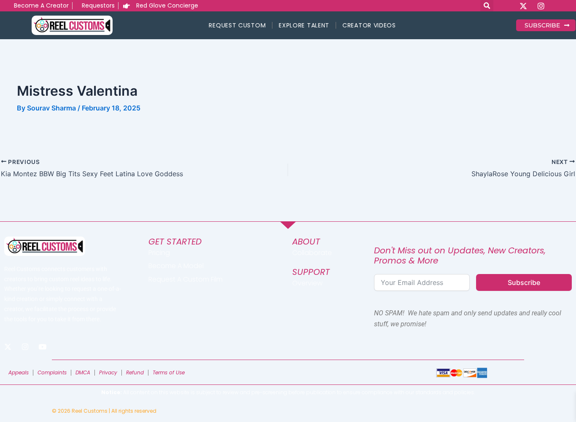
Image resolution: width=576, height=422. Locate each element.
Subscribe (524, 282)
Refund (135, 372)
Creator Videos (369, 25)
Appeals (18, 372)
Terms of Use (169, 372)
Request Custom (237, 25)
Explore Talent (304, 25)
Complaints (52, 372)
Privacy (108, 372)
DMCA (82, 372)
